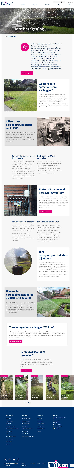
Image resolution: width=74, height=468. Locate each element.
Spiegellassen (9, 443)
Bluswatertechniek (26, 423)
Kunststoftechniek (26, 421)
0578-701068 (58, 424)
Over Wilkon (40, 421)
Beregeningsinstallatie (11, 436)
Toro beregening (9, 438)
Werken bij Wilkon (41, 428)
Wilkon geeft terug (41, 423)
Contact (69, 4)
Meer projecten (25, 370)
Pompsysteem (9, 441)
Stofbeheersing (9, 433)
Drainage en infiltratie (10, 426)
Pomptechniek (9, 431)
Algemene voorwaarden (23, 464)
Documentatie (41, 426)
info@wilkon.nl (58, 426)
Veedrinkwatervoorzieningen (28, 436)
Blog (59, 4)
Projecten (35, 4)
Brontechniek (25, 431)
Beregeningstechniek (26, 418)
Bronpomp (8, 423)
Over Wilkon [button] (47, 4)
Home (6, 36)
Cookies (43, 463)
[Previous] (24, 402)
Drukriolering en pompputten (12, 428)
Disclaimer (32, 463)
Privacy (38, 463)
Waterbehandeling (26, 433)
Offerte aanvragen (25, 73)
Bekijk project (5, 397)
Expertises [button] (23, 4)
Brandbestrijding (9, 421)
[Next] (26, 402)
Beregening (8, 418)
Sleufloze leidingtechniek (27, 428)
